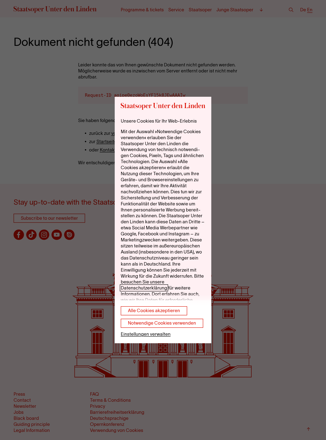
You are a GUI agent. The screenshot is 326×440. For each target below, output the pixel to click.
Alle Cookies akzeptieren (154, 310)
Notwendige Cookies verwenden (162, 323)
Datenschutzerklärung (144, 287)
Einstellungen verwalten (146, 334)
